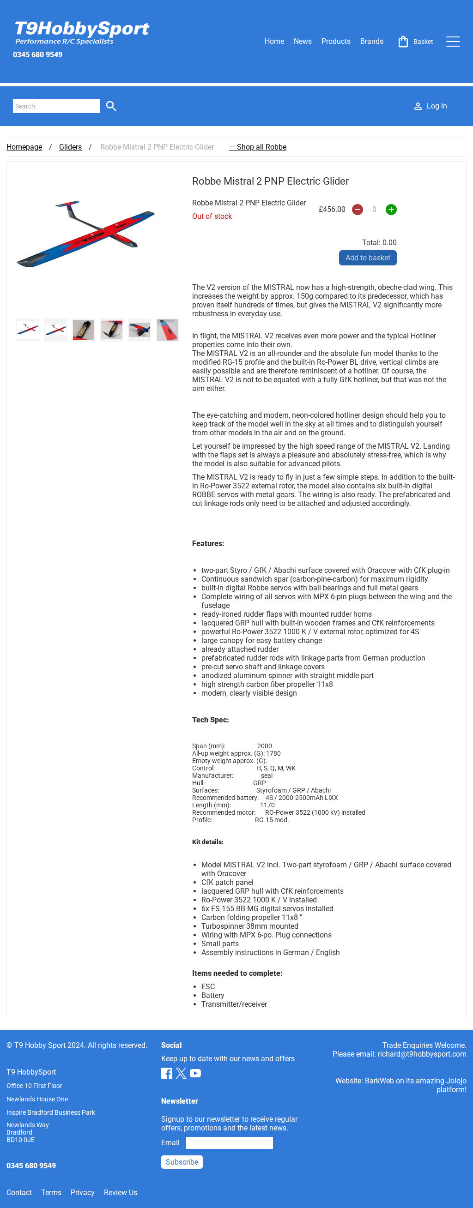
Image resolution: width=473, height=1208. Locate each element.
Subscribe (182, 1162)
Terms (51, 1192)
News (303, 41)
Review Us (120, 1192)
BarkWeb (379, 1080)
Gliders (70, 147)
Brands (371, 41)
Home (274, 41)
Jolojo (456, 1080)
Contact (19, 1192)
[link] (414, 41)
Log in (437, 106)
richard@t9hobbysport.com (422, 1054)
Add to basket (368, 257)
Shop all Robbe (261, 147)
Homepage (24, 147)
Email (170, 1142)
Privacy (83, 1192)
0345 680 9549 (37, 54)
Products (336, 41)
